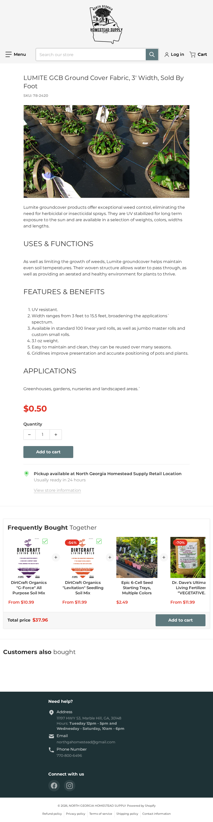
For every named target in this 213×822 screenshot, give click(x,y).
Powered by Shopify (141, 805)
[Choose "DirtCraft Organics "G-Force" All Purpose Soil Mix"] (45, 541)
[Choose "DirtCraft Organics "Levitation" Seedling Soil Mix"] (99, 541)
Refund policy (52, 814)
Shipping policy (127, 814)
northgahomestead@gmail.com (86, 742)
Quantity (32, 424)
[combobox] (95, 54)
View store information (57, 490)
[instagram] (69, 785)
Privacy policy (75, 814)
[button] (15, 54)
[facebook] (54, 785)
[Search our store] (152, 54)
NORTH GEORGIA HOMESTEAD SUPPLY (97, 805)
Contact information (156, 814)
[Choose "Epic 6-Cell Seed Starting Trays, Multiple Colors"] (153, 541)
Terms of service (100, 814)
